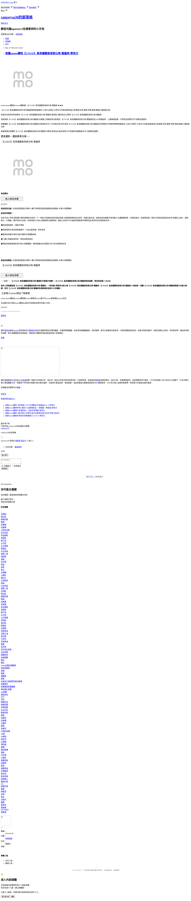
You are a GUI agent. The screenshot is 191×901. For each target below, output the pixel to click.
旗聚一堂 (4, 554)
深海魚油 (4, 641)
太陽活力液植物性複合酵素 (11, 681)
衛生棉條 (4, 776)
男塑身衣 (31, 330)
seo (2, 784)
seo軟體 (4, 692)
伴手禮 (3, 562)
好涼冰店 (4, 533)
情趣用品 (4, 760)
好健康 (3, 628)
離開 (12, 896)
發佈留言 (5, 468)
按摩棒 (3, 763)
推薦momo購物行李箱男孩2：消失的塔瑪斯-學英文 (25, 410)
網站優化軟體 (6, 689)
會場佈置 (4, 707)
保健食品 (4, 631)
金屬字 (3, 728)
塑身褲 (3, 807)
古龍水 (3, 799)
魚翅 (2, 583)
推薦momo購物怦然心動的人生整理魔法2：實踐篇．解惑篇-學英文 (31, 408)
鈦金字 (3, 739)
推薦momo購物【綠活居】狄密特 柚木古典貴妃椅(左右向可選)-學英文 (32, 413)
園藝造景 (4, 655)
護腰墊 (3, 676)
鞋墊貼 (3, 548)
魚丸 (2, 570)
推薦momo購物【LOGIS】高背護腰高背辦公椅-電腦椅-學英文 (41, 53)
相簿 (7, 39)
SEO (2, 697)
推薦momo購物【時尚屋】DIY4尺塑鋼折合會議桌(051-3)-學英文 (30, 405)
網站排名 (4, 695)
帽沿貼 (3, 517)
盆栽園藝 (4, 657)
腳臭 (2, 522)
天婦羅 (3, 572)
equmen (16, 330)
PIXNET (78, 870)
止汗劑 (3, 543)
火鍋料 (3, 575)
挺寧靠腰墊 (5, 668)
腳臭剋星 (4, 519)
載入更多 (5, 455)
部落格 (8, 41)
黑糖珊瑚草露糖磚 (8, 687)
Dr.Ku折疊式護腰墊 (8, 665)
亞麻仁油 (4, 633)
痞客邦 (18, 441)
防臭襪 (3, 527)
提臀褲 (3, 812)
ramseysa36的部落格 (17, 17)
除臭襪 (3, 525)
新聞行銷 (4, 786)
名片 (7, 44)
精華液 (3, 791)
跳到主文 (4, 23)
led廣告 (4, 736)
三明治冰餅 (5, 530)
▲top (3, 451)
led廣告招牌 (5, 731)
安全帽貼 (4, 535)
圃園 (2, 802)
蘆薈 (2, 789)
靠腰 (2, 671)
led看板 (4, 742)
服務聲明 (116, 870)
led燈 (3, 734)
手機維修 (4, 771)
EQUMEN (5, 809)
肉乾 (2, 567)
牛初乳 (3, 639)
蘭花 (2, 663)
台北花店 (4, 710)
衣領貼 (3, 514)
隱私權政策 (108, 870)
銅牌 (2, 726)
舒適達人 (4, 779)
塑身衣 (3, 316)
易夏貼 (3, 538)
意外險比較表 (6, 649)
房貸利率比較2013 (8, 399)
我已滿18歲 (5, 896)
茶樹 (2, 794)
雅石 (2, 660)
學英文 (3, 394)
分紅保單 (4, 652)
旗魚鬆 (97, 380)
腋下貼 (3, 541)
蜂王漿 (3, 636)
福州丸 (3, 578)
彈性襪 (3, 744)
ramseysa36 (5, 428)
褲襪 (2, 747)
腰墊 (2, 673)
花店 (2, 699)
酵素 (2, 644)
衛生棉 (3, 774)
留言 (23, 441)
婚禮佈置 (4, 704)
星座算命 (18, 447)
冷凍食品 (4, 580)
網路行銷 (4, 781)
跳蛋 (2, 766)
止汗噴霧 (4, 546)
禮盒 (18, 387)
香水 (2, 797)
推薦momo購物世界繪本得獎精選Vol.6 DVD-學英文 (25, 416)
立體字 (3, 723)
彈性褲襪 (4, 750)
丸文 (13, 380)
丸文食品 (22, 380)
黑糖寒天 (4, 684)
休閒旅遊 (19, 34)
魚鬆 (2, 338)
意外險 (3, 647)
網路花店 (4, 702)
